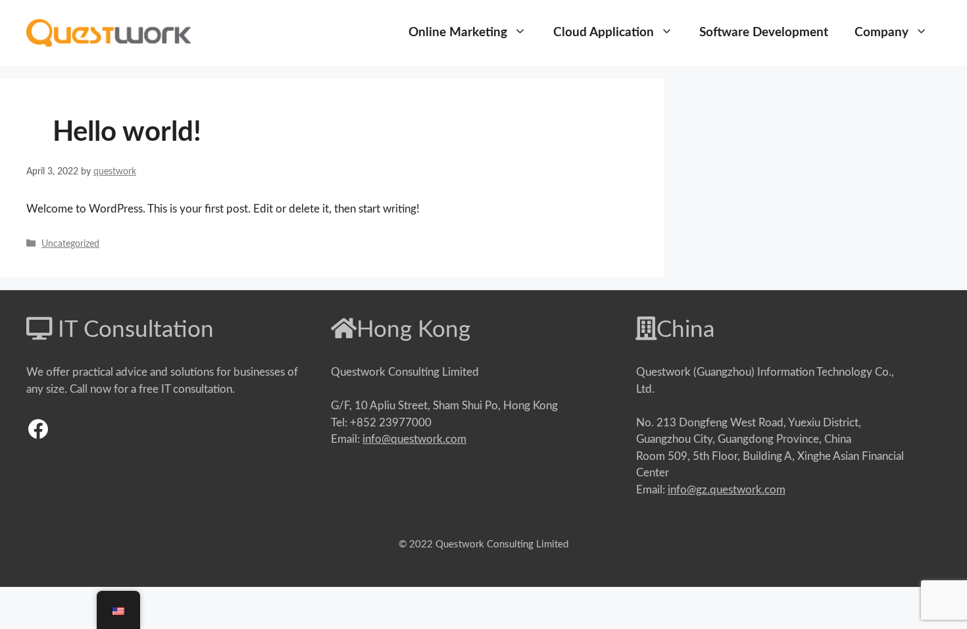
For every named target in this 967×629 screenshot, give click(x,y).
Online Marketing (458, 32)
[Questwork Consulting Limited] (108, 32)
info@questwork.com (414, 439)
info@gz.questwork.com (726, 489)
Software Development (763, 32)
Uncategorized (70, 244)
